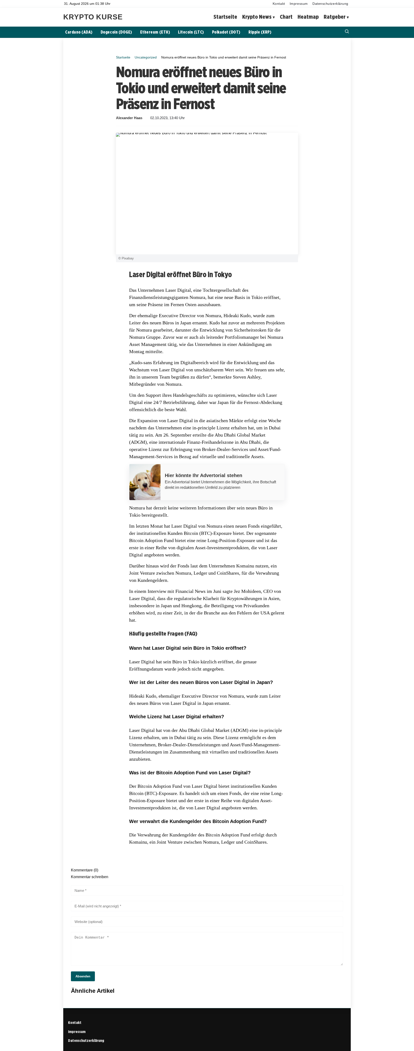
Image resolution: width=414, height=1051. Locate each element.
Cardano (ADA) (78, 32)
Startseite (225, 16)
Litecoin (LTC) (191, 32)
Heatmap (308, 16)
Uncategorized (146, 57)
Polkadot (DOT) (226, 32)
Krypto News (256, 16)
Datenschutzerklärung (330, 4)
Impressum (299, 4)
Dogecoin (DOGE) (116, 32)
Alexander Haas (129, 118)
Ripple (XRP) (259, 32)
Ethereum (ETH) (155, 32)
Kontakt (279, 4)
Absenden (82, 976)
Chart (286, 16)
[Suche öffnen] (347, 32)
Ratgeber (334, 16)
